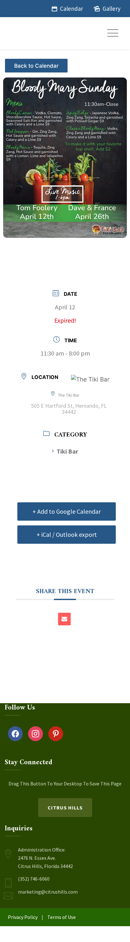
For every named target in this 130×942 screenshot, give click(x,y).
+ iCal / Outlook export (67, 534)
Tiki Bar (67, 451)
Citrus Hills (65, 807)
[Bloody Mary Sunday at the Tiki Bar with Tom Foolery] (65, 154)
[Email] (64, 619)
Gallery (112, 8)
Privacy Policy (23, 917)
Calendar (71, 8)
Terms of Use (61, 917)
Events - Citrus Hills (37, 63)
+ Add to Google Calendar (66, 511)
